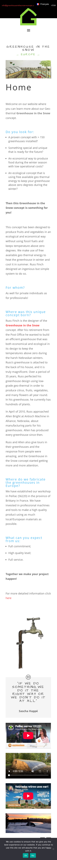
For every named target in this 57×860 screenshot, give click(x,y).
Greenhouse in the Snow (22, 325)
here (8, 598)
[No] (53, 848)
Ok (25, 855)
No (32, 855)
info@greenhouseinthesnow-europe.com (19, 5)
